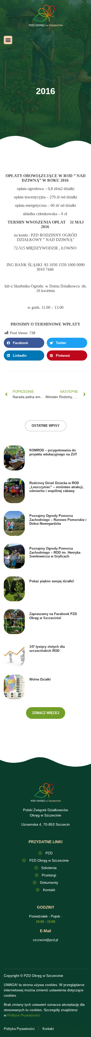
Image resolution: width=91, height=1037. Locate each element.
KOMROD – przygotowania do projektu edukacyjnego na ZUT (53, 452)
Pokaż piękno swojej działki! (51, 581)
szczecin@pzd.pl (45, 940)
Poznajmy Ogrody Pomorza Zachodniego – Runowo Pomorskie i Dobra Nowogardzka (57, 519)
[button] (8, 40)
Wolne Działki (40, 679)
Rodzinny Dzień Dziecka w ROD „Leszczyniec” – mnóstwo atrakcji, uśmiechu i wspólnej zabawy (56, 487)
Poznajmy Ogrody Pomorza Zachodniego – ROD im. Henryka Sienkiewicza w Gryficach (54, 552)
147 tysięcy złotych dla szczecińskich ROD (47, 649)
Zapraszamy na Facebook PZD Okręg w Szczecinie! (53, 616)
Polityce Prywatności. (24, 1015)
